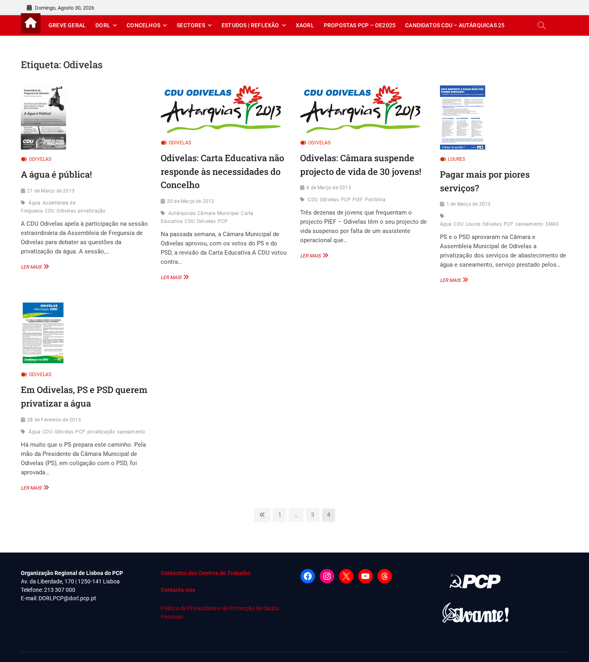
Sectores (191, 25)
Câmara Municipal (218, 213)
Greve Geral (67, 25)
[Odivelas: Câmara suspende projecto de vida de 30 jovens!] (364, 109)
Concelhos (143, 25)
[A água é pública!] (85, 117)
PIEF (358, 199)
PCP (223, 221)
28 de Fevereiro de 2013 (54, 420)
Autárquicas (182, 213)
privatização (91, 211)
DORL (102, 25)
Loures (457, 159)
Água (34, 203)
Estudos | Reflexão (250, 25)
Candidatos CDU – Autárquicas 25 (454, 25)
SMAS (552, 224)
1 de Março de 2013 (468, 204)
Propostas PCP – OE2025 (359, 25)
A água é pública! (56, 174)
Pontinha (375, 199)
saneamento (529, 224)
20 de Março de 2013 (190, 201)
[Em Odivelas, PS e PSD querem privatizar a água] (85, 333)
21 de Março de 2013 (51, 191)
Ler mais (34, 267)
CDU (50, 211)
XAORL (305, 25)
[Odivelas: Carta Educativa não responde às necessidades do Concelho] (224, 109)
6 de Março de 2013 (329, 187)
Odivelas (40, 159)
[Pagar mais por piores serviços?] (504, 117)
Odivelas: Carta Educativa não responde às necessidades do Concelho (222, 171)
